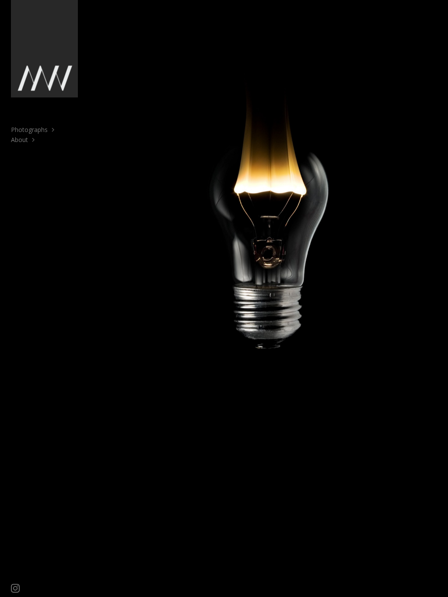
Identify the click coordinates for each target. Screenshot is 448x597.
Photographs (29, 129)
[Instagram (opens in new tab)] (15, 588)
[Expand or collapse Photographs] (53, 129)
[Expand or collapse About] (34, 139)
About (19, 139)
